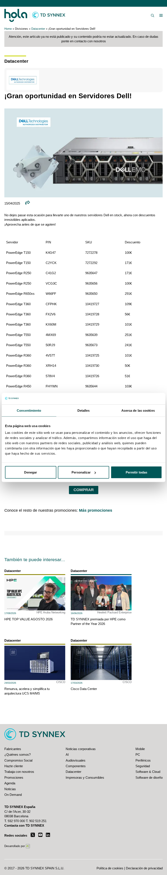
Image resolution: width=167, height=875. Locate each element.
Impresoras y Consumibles (85, 777)
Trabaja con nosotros (19, 771)
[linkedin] (48, 834)
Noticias (10, 789)
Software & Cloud (147, 771)
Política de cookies (110, 868)
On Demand (13, 794)
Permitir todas (136, 472)
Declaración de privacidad (144, 868)
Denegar (30, 472)
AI (67, 754)
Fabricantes (12, 749)
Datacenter (38, 28)
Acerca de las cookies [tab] (138, 410)
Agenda (9, 783)
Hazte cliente (13, 766)
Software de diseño (149, 777)
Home (8, 28)
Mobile (140, 749)
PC (137, 754)
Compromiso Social (18, 760)
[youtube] (40, 834)
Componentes (76, 766)
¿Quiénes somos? (17, 754)
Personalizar (81, 472)
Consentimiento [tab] (29, 410)
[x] (33, 834)
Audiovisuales (75, 760)
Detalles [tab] (83, 410)
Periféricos (143, 760)
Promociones (13, 777)
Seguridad (142, 766)
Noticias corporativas (81, 749)
